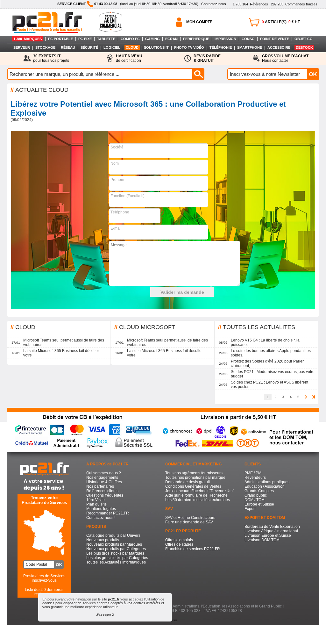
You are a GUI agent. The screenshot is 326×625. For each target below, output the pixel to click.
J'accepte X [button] (105, 614)
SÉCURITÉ (89, 47)
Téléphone (119, 212)
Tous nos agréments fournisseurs (194, 473)
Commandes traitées (294, 4)
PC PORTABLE (60, 39)
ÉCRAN (171, 39)
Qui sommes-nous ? (103, 473)
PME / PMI (253, 473)
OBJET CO (303, 39)
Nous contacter (285, 58)
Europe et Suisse (259, 504)
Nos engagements (102, 477)
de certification (129, 58)
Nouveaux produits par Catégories (116, 549)
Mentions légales (101, 508)
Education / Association (264, 486)
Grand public (255, 495)
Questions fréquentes (104, 495)
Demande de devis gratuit (187, 482)
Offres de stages (179, 544)
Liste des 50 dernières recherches (44, 591)
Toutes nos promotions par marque (195, 477)
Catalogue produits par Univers (113, 535)
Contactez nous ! (100, 517)
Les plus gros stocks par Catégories (117, 558)
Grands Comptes (259, 491)
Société (117, 147)
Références (250, 4)
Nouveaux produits (102, 540)
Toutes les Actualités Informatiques (116, 562)
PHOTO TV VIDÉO (189, 47)
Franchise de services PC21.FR (192, 549)
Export (250, 508)
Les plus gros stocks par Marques (115, 553)
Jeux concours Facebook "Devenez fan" (199, 491)
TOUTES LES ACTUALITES (259, 327)
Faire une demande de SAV (189, 522)
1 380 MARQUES (27, 39)
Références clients (102, 491)
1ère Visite (95, 500)
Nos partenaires (100, 486)
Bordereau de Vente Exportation (272, 526)
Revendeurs (255, 477)
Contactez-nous (213, 4)
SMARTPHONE (249, 47)
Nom (114, 163)
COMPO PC (130, 39)
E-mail (116, 228)
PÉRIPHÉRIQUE (196, 39)
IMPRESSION (225, 39)
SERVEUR (21, 47)
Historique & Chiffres (104, 482)
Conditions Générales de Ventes (193, 486)
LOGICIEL (111, 47)
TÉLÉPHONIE (220, 47)
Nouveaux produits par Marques (114, 544)
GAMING (152, 39)
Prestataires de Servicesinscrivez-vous (44, 578)
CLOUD (132, 47)
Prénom (117, 179)
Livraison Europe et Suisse (267, 535)
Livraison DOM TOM (262, 540)
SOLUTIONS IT (156, 47)
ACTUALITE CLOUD (41, 90)
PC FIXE (85, 39)
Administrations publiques (266, 482)
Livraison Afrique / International (271, 531)
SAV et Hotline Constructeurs (190, 517)
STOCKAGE (45, 47)
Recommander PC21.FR (107, 513)
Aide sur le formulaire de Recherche (196, 495)
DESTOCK (304, 47)
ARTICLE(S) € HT (281, 22)
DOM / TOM (254, 500)
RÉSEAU (68, 47)
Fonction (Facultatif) (127, 196)
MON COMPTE (199, 22)
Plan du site (96, 504)
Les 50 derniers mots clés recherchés (197, 500)
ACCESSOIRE (278, 47)
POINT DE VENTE (274, 39)
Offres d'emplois (179, 540)
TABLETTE (106, 39)
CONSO (248, 39)
